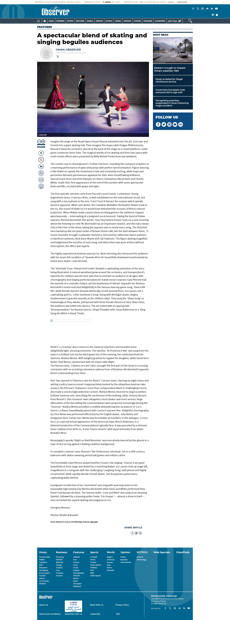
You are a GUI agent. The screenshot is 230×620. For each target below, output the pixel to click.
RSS (118, 614)
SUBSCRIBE (182, 2)
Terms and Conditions (49, 614)
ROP (41, 565)
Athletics (93, 568)
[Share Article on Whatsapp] (41, 172)
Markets (59, 560)
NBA (92, 573)
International (125, 562)
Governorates (44, 557)
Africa (109, 568)
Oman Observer (68, 49)
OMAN (51, 21)
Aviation (59, 568)
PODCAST (127, 21)
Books (75, 578)
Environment (44, 573)
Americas (110, 560)
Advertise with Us (73, 614)
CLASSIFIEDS (160, 21)
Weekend (77, 586)
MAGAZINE (148, 21)
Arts (75, 560)
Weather (42, 584)
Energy (59, 565)
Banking (59, 562)
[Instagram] (202, 9)
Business (124, 560)
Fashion (76, 570)
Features (44, 27)
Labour (42, 578)
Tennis (92, 560)
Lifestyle (76, 557)
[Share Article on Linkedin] (41, 165)
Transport (43, 562)
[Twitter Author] (58, 57)
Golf (91, 570)
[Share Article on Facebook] (41, 152)
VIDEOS (118, 21)
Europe (110, 562)
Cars (58, 570)
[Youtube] (216, 9)
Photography (78, 573)
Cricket (93, 562)
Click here (94, 522)
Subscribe (95, 614)
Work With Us (96, 605)
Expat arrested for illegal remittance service (169, 80)
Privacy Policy (122, 605)
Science (140, 557)
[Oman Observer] (52, 11)
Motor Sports (95, 565)
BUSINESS (60, 21)
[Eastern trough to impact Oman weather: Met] (173, 50)
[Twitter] (198, 9)
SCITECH (109, 21)
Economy (60, 557)
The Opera (77, 584)
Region (110, 557)
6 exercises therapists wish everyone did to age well (170, 91)
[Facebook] (193, 9)
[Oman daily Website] (175, 20)
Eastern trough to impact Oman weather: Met (170, 69)
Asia (108, 565)
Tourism (42, 576)
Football (93, 557)
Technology (141, 560)
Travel (75, 568)
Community (44, 581)
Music (75, 581)
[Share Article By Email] (41, 179)
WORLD (90, 21)
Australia (110, 570)
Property (59, 573)
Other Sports (95, 576)
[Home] (44, 21)
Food (75, 565)
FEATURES (80, 21)
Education (43, 568)
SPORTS (70, 21)
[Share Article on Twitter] (41, 159)
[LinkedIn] (212, 9)
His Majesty (43, 570)
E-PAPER (137, 21)
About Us (43, 605)
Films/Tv (76, 576)
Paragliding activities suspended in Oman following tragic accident (172, 103)
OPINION (99, 21)
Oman (123, 557)
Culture (76, 562)
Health (41, 560)
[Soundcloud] (207, 9)
